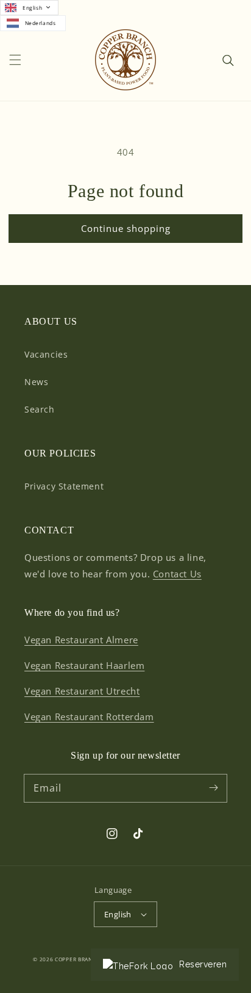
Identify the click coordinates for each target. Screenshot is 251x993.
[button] (15, 59)
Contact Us (177, 574)
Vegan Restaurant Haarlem (84, 665)
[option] (33, 23)
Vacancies (46, 354)
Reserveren (203, 964)
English (32, 7)
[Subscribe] (213, 788)
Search (39, 409)
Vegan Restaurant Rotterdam (89, 716)
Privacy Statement (64, 486)
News (36, 382)
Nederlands (40, 23)
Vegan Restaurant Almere (81, 640)
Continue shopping (126, 228)
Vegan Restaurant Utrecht (82, 691)
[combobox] (29, 7)
